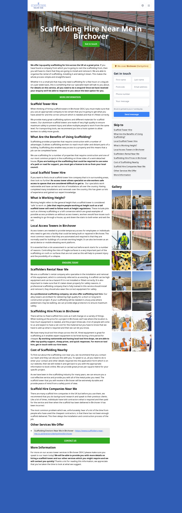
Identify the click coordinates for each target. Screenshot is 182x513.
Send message (132, 114)
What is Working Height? (125, 145)
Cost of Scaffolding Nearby (126, 162)
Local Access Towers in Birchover (129, 149)
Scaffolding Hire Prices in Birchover (130, 158)
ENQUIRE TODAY (70, 262)
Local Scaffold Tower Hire (125, 141)
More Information (122, 175)
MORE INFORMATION (70, 97)
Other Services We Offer (125, 170)
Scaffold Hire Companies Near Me (129, 166)
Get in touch (91, 44)
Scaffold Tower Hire (123, 129)
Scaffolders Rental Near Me (126, 153)
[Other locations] (142, 5)
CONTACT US (70, 440)
